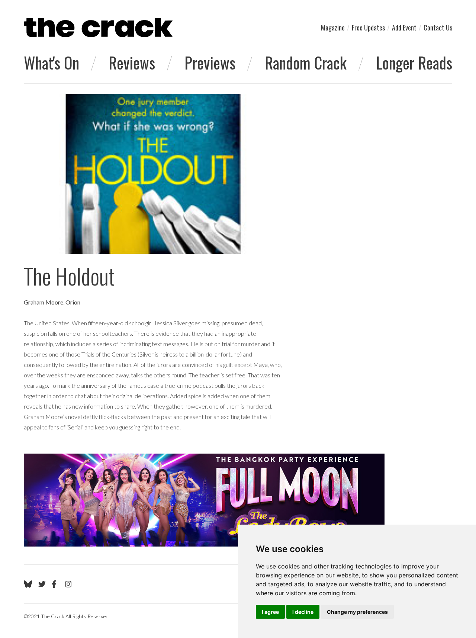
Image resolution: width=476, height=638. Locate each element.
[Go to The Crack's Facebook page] (55, 584)
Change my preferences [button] (357, 612)
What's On (51, 62)
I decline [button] (302, 612)
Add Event (404, 27)
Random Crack (306, 62)
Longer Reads (414, 62)
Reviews (132, 62)
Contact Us (438, 27)
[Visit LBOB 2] (204, 500)
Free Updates (368, 27)
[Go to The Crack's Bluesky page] (28, 584)
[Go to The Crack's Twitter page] (42, 584)
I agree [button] (270, 612)
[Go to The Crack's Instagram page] (68, 584)
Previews (209, 62)
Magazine (333, 27)
